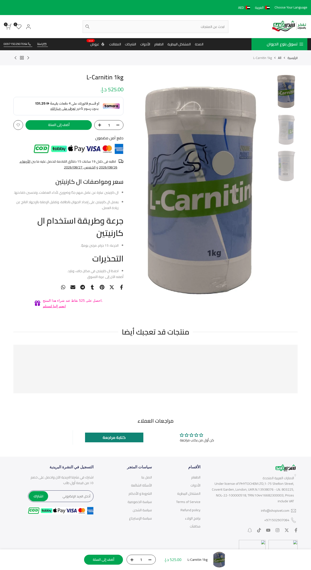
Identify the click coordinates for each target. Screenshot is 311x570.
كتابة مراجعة (114, 437)
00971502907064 (15, 44)
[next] (140, 192)
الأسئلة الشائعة (141, 485)
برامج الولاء (192, 518)
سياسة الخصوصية (140, 502)
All (279, 57)
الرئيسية (292, 57)
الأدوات (195, 485)
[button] (255, 7)
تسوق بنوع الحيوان (282, 44)
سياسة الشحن (142, 510)
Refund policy (190, 510)
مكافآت (195, 526)
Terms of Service (188, 502)
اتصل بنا (146, 477)
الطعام (195, 477)
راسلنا (40, 44)
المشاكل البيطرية (188, 493)
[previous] (263, 192)
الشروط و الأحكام (140, 493)
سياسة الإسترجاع (140, 518)
